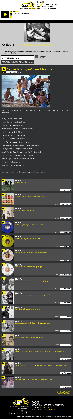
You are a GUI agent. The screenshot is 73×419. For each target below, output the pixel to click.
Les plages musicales (22, 13)
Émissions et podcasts (46, 6)
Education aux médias (46, 8)
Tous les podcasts (63, 391)
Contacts (60, 405)
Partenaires (38, 407)
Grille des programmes (47, 4)
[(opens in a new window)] (33, 402)
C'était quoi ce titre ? (42, 405)
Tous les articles (64, 393)
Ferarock (51, 410)
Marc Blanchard (36, 416)
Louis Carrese (57, 416)
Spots (49, 407)
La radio (40, 2)
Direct (15, 11)
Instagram (42, 57)
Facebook (42, 56)
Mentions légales (66, 416)
